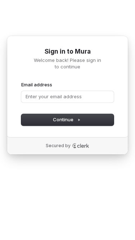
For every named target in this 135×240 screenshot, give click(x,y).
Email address (36, 84)
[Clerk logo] (80, 145)
